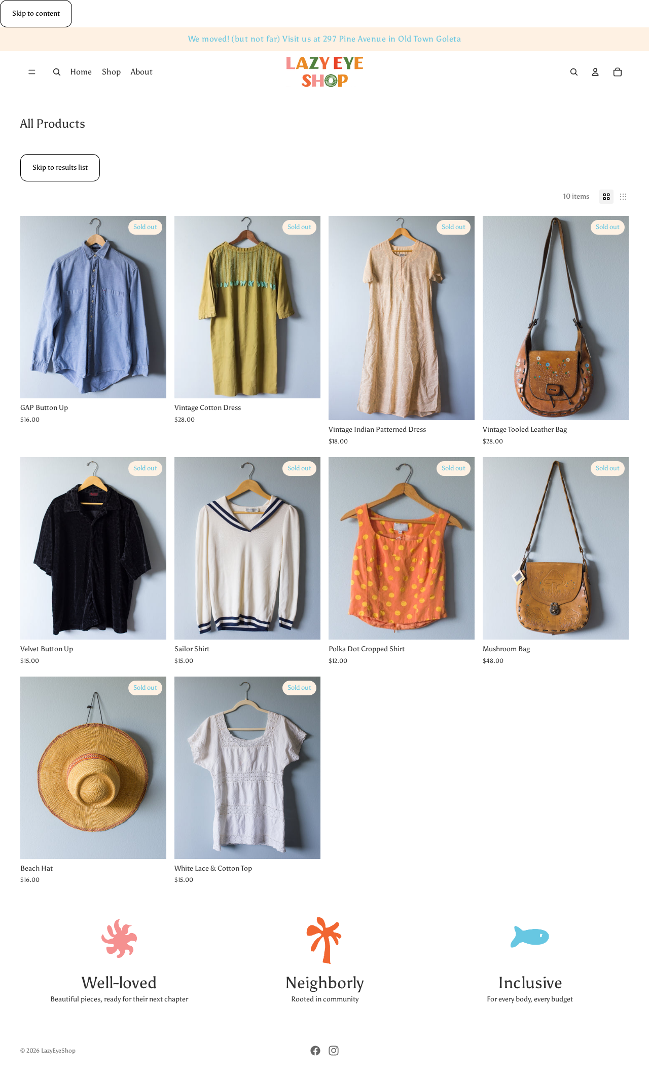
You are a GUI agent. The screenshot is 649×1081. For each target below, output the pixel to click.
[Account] (595, 72)
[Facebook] (315, 1051)
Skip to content (36, 13)
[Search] (57, 72)
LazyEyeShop (58, 1050)
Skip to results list (60, 167)
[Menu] (32, 72)
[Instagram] (334, 1051)
